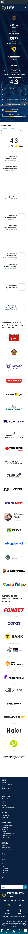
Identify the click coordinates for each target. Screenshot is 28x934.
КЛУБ (4, 780)
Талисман (4, 805)
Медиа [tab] (22, 131)
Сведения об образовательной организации (12, 854)
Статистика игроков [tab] (6, 131)
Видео (3, 866)
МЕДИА (5, 859)
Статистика (5, 817)
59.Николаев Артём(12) (10, 158)
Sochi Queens (5, 827)
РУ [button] (25, 7)
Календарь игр (5, 815)
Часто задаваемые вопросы (9, 849)
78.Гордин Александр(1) (11, 268)
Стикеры (4, 831)
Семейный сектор (6, 835)
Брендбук (4, 872)
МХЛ (3, 878)
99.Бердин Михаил (11, 308)
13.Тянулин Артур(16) (6, 257)
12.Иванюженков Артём (9, 168)
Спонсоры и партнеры (7, 784)
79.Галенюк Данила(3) (10, 266)
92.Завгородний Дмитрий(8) (10, 160)
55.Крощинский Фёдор (10, 227)
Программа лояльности (7, 825)
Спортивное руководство (8, 807)
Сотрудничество (6, 787)
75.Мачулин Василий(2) (10, 255)
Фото (3, 864)
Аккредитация (5, 870)
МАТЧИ (4, 813)
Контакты (4, 791)
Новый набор (5, 852)
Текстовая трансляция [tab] (7, 134)
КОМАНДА (6, 796)
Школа (3, 845)
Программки (5, 868)
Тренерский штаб (6, 799)
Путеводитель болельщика (8, 833)
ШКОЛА (5, 843)
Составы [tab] (16, 131)
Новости (4, 862)
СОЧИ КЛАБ (6, 823)
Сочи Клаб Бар (5, 837)
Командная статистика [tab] (7, 128)
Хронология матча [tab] (6, 125)
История (4, 782)
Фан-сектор (5, 829)
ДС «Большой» (5, 789)
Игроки (4, 801)
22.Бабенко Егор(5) (12, 219)
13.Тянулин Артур (11, 287)
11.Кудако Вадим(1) (11, 217)
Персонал (4, 803)
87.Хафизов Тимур (11, 197)
